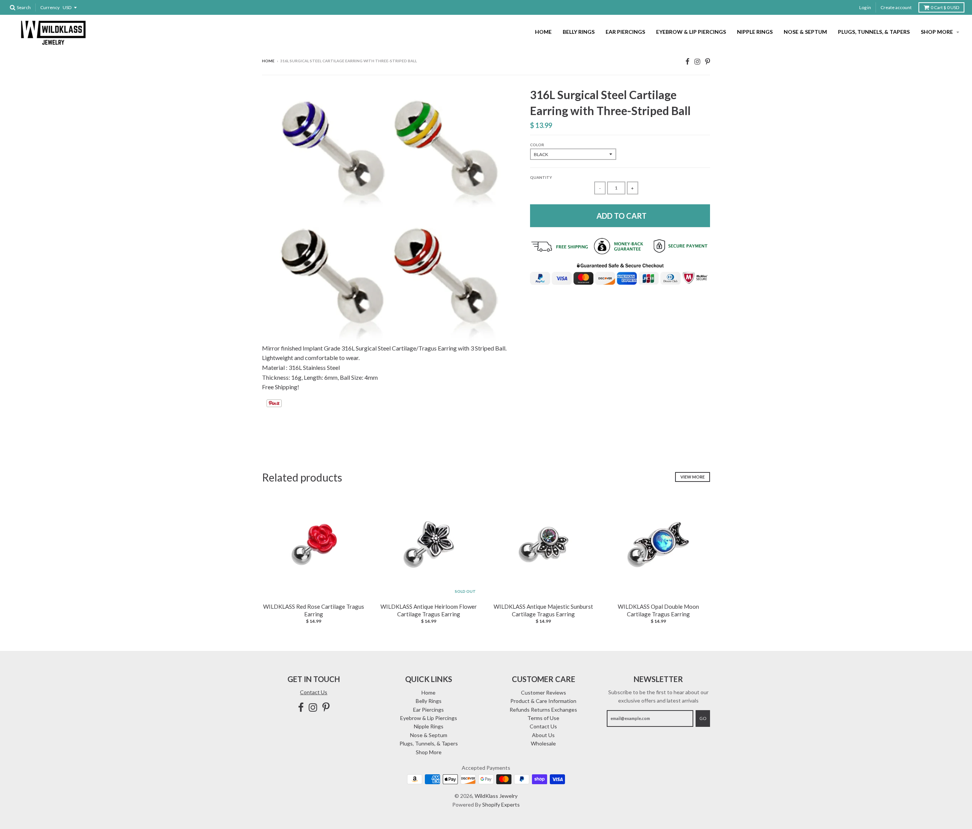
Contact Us (313, 692)
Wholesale (543, 743)
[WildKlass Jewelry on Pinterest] (707, 61)
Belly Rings (579, 31)
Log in (865, 7)
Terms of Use (543, 718)
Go (702, 718)
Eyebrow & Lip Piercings (691, 31)
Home (543, 31)
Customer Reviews (543, 692)
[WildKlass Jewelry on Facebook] (687, 61)
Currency (50, 7)
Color (537, 144)
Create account (896, 7)
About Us (543, 735)
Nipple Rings (755, 31)
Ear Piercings (625, 31)
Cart (945, 7)
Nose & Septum (805, 31)
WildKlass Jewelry (496, 796)
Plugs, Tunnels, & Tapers (874, 31)
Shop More (937, 31)
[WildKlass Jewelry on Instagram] (697, 61)
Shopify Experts (501, 804)
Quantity (541, 177)
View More (692, 476)
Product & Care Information (543, 701)
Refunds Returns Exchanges (543, 709)
